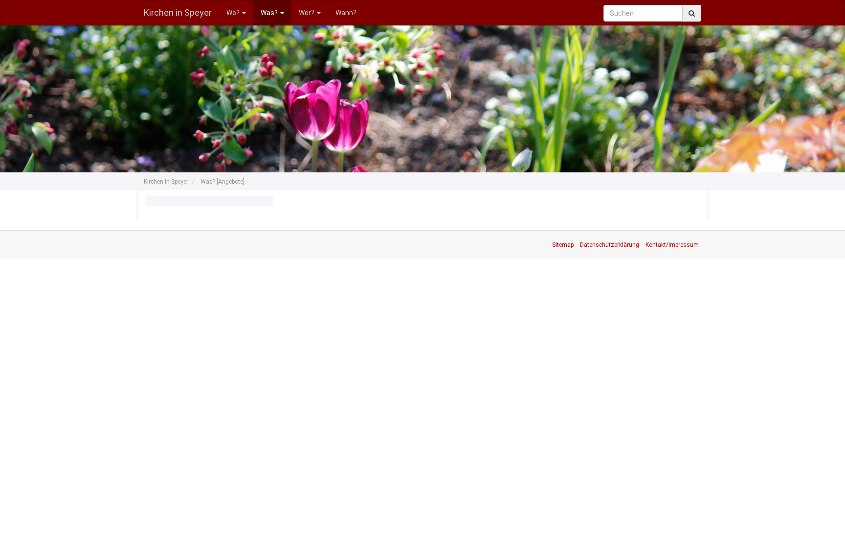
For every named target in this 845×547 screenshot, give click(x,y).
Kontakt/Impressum (672, 244)
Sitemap (563, 244)
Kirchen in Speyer (178, 12)
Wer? (307, 13)
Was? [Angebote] (222, 181)
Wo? (233, 13)
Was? (270, 13)
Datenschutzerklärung (609, 244)
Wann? (345, 13)
